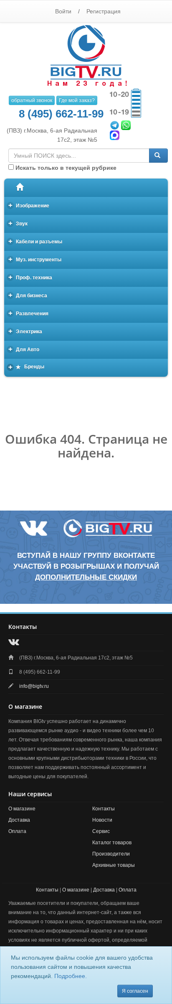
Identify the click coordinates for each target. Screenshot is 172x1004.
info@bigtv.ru (34, 686)
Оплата (17, 831)
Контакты (103, 809)
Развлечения (28, 313)
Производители (111, 854)
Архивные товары (113, 865)
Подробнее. (70, 976)
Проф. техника (30, 277)
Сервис (101, 831)
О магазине (21, 809)
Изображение (29, 205)
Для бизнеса (28, 295)
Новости (102, 820)
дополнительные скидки (86, 577)
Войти (63, 11)
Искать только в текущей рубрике (65, 167)
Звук (18, 223)
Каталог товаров (112, 843)
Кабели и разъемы (35, 241)
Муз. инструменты (35, 259)
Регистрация (103, 11)
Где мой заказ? (77, 100)
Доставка (19, 820)
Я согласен (135, 991)
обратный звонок (31, 100)
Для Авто (24, 349)
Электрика (25, 331)
